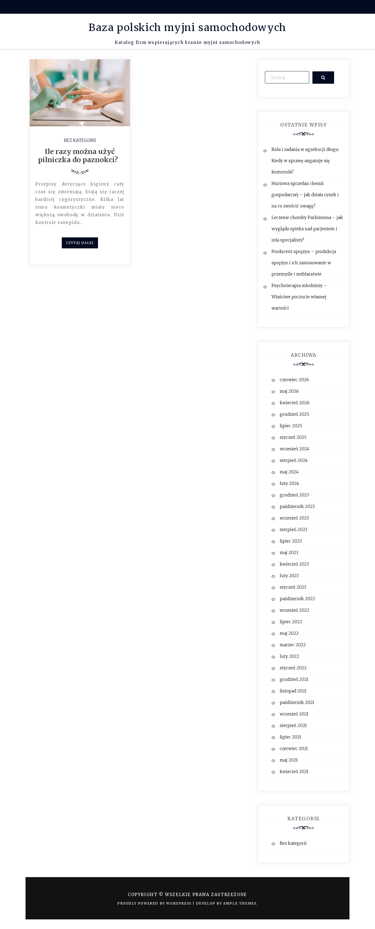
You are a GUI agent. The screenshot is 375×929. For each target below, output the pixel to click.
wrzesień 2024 (294, 448)
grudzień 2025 (294, 414)
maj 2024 (289, 472)
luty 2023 (289, 575)
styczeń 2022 (293, 667)
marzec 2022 (293, 644)
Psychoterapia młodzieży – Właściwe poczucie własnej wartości (299, 297)
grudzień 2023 (294, 495)
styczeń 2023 (293, 587)
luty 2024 (289, 483)
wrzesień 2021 (294, 714)
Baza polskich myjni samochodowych (187, 27)
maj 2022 (289, 633)
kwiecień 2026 (294, 402)
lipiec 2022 (291, 621)
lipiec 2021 (290, 737)
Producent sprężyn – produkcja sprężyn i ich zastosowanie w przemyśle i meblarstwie (304, 263)
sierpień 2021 (293, 725)
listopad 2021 (293, 691)
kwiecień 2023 (294, 564)
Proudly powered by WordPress (155, 903)
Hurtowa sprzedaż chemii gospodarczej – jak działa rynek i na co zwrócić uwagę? (305, 195)
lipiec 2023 (291, 541)
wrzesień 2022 (294, 610)
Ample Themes (239, 903)
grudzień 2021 (294, 679)
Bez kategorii (80, 140)
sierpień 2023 (293, 529)
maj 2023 (289, 552)
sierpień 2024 (294, 460)
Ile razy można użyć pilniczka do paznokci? (79, 155)
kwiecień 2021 (294, 771)
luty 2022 (289, 656)
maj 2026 (289, 391)
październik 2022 (297, 598)
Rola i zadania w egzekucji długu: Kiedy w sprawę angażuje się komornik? (305, 161)
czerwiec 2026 (294, 379)
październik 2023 (297, 506)
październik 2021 (297, 702)
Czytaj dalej (80, 243)
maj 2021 (289, 760)
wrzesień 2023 (294, 518)
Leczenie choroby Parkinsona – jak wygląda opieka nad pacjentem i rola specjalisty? (307, 229)
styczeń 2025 (293, 437)
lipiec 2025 (291, 425)
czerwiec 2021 (294, 748)
